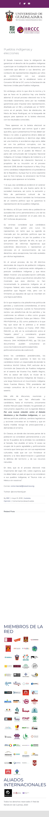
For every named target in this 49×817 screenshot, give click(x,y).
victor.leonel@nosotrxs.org (22, 486)
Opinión (7, 501)
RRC (8, 498)
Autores (27, 498)
